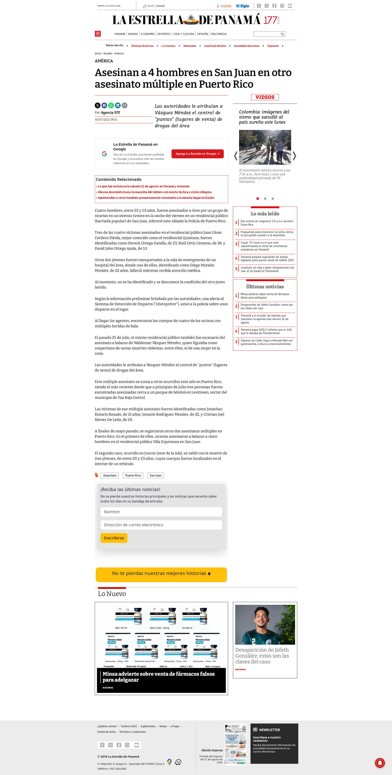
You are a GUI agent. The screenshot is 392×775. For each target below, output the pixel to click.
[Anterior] (236, 156)
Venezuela (189, 46)
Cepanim (273, 46)
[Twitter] (97, 105)
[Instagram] (282, 5)
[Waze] (178, 762)
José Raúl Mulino (215, 46)
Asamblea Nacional (246, 46)
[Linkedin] (118, 105)
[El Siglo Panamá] (242, 5)
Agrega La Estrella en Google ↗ (198, 153)
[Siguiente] (294, 156)
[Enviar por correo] (124, 105)
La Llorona (168, 46)
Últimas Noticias (142, 46)
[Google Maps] (169, 762)
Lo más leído (265, 214)
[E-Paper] (223, 5)
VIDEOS (265, 97)
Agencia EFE (110, 112)
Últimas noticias (265, 287)
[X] (267, 5)
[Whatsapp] (111, 105)
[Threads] (259, 5)
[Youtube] (290, 5)
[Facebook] (274, 5)
